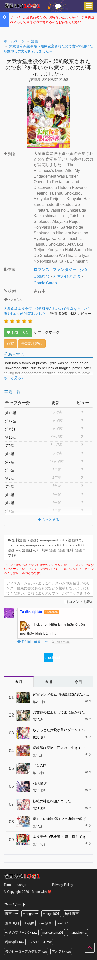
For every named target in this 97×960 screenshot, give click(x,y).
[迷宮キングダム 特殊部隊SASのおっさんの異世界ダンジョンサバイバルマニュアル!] (23, 697)
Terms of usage (15, 885)
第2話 (9, 503)
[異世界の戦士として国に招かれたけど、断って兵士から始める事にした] (23, 715)
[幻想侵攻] (23, 786)
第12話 (10, 421)
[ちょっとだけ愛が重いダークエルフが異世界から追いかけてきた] (23, 733)
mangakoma (77, 932)
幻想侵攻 (40, 783)
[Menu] (88, 6)
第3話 (9, 495)
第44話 (38, 826)
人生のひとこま (67, 276)
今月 (18, 682)
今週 (48, 682)
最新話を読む (31, 344)
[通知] (58, 7)
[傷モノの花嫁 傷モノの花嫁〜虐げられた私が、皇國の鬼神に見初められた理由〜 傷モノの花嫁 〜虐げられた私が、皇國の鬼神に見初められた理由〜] (23, 821)
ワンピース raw (40, 942)
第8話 (9, 454)
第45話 (38, 755)
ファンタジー (65, 269)
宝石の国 (40, 765)
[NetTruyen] (22, 6)
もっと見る (13, 378)
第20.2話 (39, 702)
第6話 (9, 470)
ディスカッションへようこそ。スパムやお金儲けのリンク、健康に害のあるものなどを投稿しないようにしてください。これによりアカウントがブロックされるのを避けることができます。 (48, 589)
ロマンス (41, 269)
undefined (48, 657)
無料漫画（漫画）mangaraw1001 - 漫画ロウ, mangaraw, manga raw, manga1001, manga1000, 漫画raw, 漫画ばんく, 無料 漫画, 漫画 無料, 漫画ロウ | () (47, 547)
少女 (84, 269)
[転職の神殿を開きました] (23, 804)
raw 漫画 (45, 923)
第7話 (9, 462)
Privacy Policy (62, 885)
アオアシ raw (61, 951)
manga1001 (51, 914)
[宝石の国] (23, 768)
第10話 (10, 437)
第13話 (10, 413)
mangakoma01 (52, 932)
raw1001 (63, 923)
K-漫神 (29, 923)
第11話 (10, 429)
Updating (42, 276)
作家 (10, 344)
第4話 (9, 487)
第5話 (9, 478)
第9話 (9, 446)
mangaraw (30, 914)
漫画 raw (11, 914)
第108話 (38, 773)
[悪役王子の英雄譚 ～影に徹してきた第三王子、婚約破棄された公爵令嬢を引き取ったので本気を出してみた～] (23, 839)
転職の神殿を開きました (52, 801)
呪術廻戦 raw (14, 942)
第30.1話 (39, 737)
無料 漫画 (72, 914)
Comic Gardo (45, 283)
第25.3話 (39, 809)
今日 (78, 682)
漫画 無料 (12, 923)
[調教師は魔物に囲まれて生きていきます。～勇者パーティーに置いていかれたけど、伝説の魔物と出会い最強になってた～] (23, 750)
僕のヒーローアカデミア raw (26, 951)
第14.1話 (39, 791)
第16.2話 (39, 844)
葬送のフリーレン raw (21, 932)
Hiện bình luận (61, 624)
